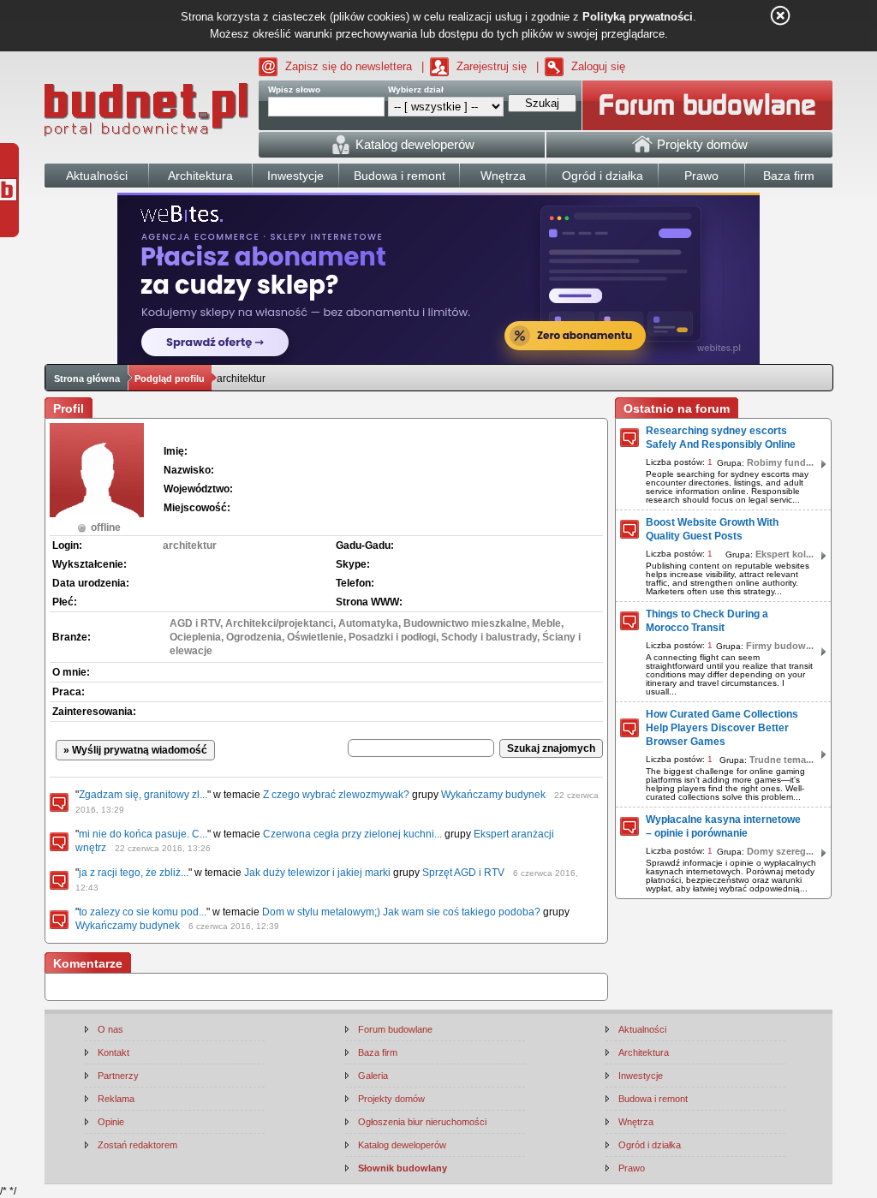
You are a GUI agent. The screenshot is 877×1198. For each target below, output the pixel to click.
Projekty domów (391, 1099)
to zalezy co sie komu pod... (142, 912)
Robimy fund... (780, 462)
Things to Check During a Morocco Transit (707, 621)
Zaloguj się (598, 66)
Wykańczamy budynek (493, 795)
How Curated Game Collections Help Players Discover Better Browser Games (722, 728)
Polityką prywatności (637, 16)
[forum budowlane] (707, 105)
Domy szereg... (780, 851)
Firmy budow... (780, 646)
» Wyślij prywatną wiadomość (135, 750)
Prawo (631, 1168)
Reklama (116, 1099)
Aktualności (642, 1029)
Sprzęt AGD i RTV (463, 873)
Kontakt (113, 1052)
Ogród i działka (649, 1145)
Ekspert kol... (784, 554)
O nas (110, 1029)
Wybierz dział (416, 89)
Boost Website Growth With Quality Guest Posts (712, 529)
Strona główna (87, 378)
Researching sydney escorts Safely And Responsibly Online (721, 437)
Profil (68, 408)
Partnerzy (118, 1075)
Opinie (111, 1122)
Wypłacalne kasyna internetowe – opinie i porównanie (723, 826)
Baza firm (377, 1052)
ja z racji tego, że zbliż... (133, 873)
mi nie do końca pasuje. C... (143, 834)
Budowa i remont (653, 1099)
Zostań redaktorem (137, 1145)
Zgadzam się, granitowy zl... (143, 795)
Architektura (643, 1052)
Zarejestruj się (491, 66)
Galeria (373, 1075)
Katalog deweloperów (402, 1145)
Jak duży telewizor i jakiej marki (317, 873)
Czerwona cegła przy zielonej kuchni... (352, 834)
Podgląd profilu (169, 378)
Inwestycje (640, 1075)
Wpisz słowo (294, 89)
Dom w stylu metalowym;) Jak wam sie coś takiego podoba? (401, 912)
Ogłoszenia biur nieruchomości (422, 1122)
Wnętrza (635, 1122)
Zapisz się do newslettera (348, 66)
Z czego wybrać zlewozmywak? (336, 795)
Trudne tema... (781, 759)
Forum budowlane (395, 1029)
